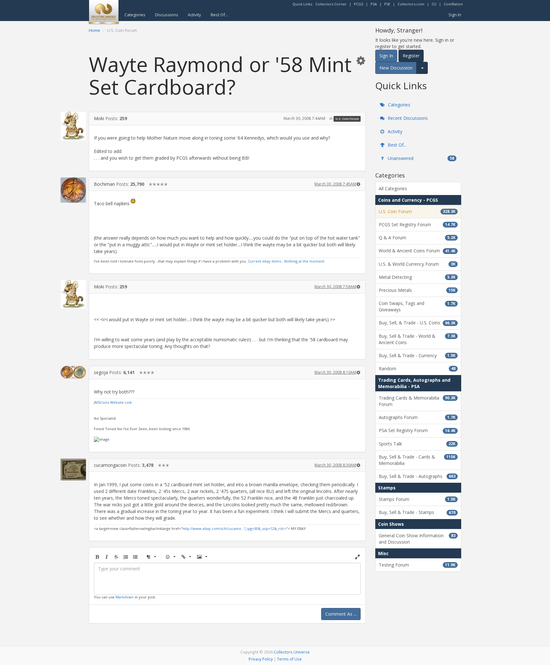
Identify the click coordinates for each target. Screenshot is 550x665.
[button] (361, 60)
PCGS (358, 4)
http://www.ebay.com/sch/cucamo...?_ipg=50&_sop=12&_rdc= (234, 528)
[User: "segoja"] (73, 372)
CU (434, 4)
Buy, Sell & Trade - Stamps (417, 512)
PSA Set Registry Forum (417, 430)
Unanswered (420, 158)
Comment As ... (340, 614)
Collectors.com (411, 4)
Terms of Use (289, 658)
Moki (99, 118)
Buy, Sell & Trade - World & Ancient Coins (417, 339)
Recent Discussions (407, 118)
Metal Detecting (417, 277)
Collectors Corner (331, 4)
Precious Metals (417, 290)
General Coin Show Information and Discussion (417, 538)
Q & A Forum (417, 238)
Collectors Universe (292, 651)
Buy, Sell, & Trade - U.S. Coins (417, 323)
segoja (101, 372)
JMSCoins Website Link (113, 402)
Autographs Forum (417, 417)
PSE (387, 4)
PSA (373, 4)
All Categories (393, 188)
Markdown (125, 597)
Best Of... (219, 15)
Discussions (166, 15)
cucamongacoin (110, 465)
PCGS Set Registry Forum (417, 224)
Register (411, 56)
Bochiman (104, 184)
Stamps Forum (417, 499)
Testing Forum (417, 565)
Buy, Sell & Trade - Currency (417, 355)
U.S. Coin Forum (347, 119)
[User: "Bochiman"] (73, 190)
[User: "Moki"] (73, 126)
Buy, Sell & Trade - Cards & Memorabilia (417, 460)
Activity (194, 15)
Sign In (454, 15)
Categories (134, 15)
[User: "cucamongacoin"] (73, 470)
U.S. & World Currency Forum (417, 264)
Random (417, 368)
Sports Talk (417, 444)
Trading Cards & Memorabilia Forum (417, 401)
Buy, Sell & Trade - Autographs (417, 476)
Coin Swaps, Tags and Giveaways (417, 306)
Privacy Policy (261, 658)
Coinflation (453, 4)
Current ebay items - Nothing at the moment (286, 261)
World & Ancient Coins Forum (417, 251)
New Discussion (395, 68)
